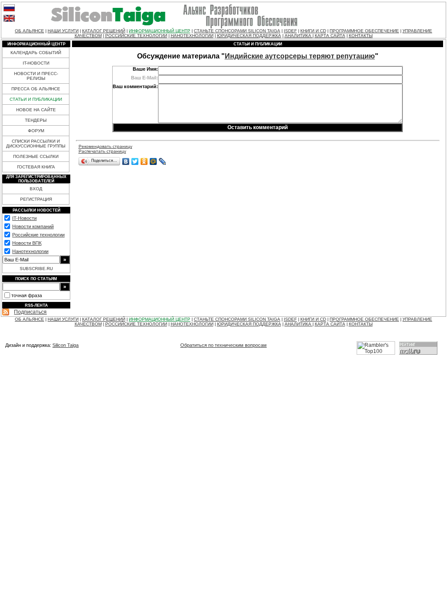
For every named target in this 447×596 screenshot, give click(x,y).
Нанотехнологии (30, 251)
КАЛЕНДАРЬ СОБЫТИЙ (35, 52)
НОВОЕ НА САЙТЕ (36, 109)
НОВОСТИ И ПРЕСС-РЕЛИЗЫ (36, 76)
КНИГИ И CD (313, 30)
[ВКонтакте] (126, 161)
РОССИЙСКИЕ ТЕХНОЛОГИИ (136, 35)
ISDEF (290, 30)
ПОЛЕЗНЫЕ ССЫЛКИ (35, 156)
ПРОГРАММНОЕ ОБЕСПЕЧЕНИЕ (364, 30)
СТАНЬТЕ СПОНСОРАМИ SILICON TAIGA (237, 30)
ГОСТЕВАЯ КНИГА (36, 166)
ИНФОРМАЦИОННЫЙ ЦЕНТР (159, 30)
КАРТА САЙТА (330, 35)
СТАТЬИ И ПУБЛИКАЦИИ (36, 99)
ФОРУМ (36, 130)
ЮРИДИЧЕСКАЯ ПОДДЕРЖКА (249, 35)
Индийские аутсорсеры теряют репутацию (300, 56)
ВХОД (36, 188)
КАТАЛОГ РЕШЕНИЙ (103, 30)
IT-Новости (24, 218)
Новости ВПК (26, 243)
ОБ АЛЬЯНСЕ (29, 30)
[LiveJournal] (162, 161)
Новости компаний (33, 226)
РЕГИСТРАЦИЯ (36, 199)
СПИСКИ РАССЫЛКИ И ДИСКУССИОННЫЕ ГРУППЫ (35, 143)
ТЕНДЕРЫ (36, 120)
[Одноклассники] (144, 161)
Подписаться (30, 312)
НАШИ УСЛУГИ (63, 30)
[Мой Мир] (153, 161)
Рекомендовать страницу (105, 146)
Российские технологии (38, 234)
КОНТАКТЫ (361, 35)
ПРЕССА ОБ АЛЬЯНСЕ (35, 88)
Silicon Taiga (65, 345)
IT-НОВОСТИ (36, 63)
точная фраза (26, 295)
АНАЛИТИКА (299, 35)
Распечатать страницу (102, 151)
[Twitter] (135, 161)
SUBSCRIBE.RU (36, 268)
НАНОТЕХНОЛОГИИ (192, 35)
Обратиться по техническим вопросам (223, 345)
